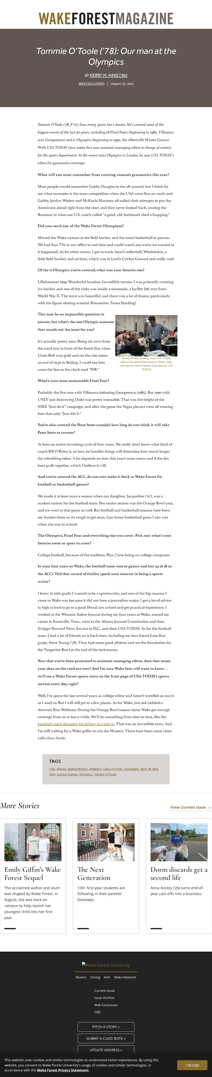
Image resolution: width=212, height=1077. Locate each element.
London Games (67, 774)
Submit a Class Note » (106, 1038)
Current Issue (104, 991)
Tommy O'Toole (105, 774)
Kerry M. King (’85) (108, 75)
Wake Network (125, 977)
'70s (52, 769)
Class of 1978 (112, 769)
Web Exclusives (92, 83)
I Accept (192, 1064)
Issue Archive (104, 998)
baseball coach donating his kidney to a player (76, 723)
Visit (107, 977)
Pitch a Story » (106, 1026)
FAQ (97, 1012)
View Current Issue (188, 807)
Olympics (85, 774)
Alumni (61, 769)
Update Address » (106, 1050)
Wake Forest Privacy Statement (63, 1070)
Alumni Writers (77, 769)
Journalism (131, 769)
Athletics (95, 769)
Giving (95, 977)
